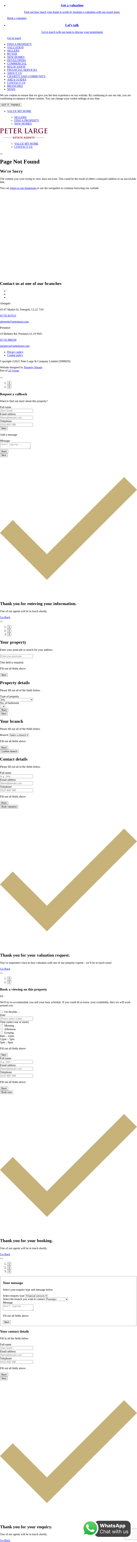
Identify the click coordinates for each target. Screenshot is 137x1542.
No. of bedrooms (9, 702)
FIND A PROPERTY (19, 44)
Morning (9, 1025)
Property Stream (33, 367)
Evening (9, 1032)
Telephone (6, 421)
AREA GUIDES (16, 79)
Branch (4, 734)
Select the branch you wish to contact (24, 1299)
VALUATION (15, 47)
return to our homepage (23, 188)
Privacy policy (15, 351)
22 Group (13, 370)
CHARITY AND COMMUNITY (26, 76)
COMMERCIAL (17, 63)
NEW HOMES (16, 57)
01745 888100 (8, 339)
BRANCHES (15, 85)
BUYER (12, 53)
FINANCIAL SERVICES (22, 69)
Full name (5, 407)
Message (5, 440)
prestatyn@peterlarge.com (14, 345)
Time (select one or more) (14, 1022)
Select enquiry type (13, 1295)
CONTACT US (16, 82)
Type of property (9, 696)
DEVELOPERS (16, 60)
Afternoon (10, 1029)
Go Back (5, 617)
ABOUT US (14, 73)
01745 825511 (8, 315)
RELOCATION (16, 66)
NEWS (11, 89)
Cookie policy (15, 355)
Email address (8, 414)
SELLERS (13, 50)
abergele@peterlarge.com (14, 321)
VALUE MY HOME (19, 111)
